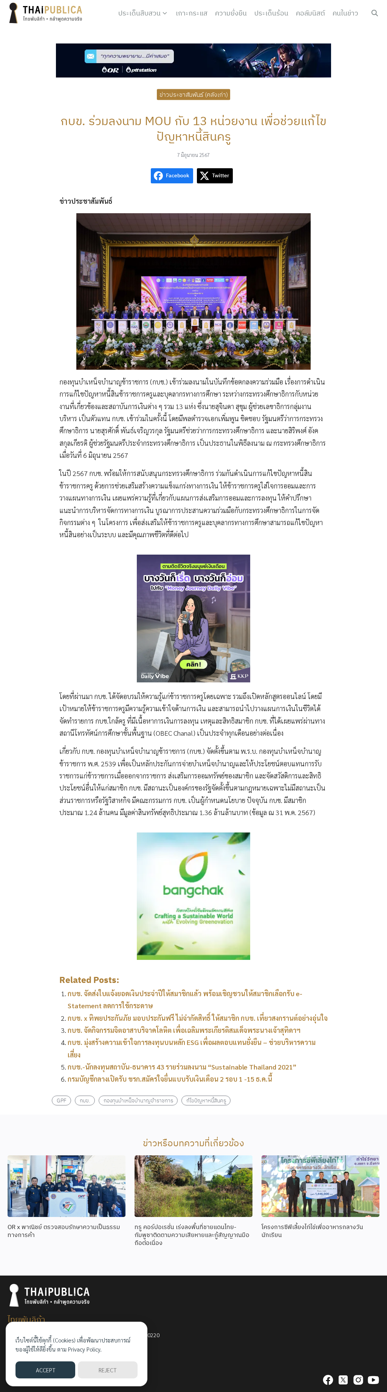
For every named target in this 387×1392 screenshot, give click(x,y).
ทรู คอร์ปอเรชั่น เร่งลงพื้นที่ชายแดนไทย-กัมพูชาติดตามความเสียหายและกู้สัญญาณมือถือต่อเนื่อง (192, 1234)
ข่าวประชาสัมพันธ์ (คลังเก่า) (193, 94)
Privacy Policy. (85, 1349)
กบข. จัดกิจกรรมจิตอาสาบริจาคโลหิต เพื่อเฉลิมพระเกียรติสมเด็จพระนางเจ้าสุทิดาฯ (184, 1030)
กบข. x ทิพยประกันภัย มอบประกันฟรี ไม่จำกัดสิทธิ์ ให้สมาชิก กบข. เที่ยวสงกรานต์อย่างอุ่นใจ (198, 1018)
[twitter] (343, 1380)
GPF (62, 1100)
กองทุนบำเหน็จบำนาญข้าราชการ (138, 1100)
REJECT (107, 1369)
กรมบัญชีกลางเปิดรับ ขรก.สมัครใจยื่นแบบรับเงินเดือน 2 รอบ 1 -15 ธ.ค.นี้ (170, 1078)
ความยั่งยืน (231, 13)
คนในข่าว (345, 13)
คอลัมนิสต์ (310, 13)
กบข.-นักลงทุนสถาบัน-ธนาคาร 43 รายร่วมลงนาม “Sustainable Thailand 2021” (182, 1066)
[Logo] (47, 13)
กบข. (85, 1100)
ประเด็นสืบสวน (139, 13)
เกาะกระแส (191, 13)
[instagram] (358, 1380)
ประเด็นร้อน (271, 13)
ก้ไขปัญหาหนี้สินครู (206, 1100)
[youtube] (373, 1380)
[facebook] (328, 1380)
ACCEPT (45, 1369)
